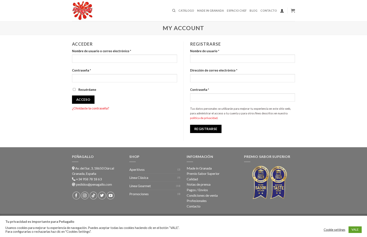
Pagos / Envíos (197, 190)
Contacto (268, 10)
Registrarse (205, 129)
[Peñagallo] (93, 10)
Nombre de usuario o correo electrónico (101, 51)
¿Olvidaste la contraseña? (90, 108)
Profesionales (197, 201)
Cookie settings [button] (334, 229)
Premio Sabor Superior (203, 173)
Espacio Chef (237, 10)
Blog (253, 10)
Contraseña (81, 70)
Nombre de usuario (204, 51)
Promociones (139, 194)
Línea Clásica (138, 177)
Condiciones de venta (202, 195)
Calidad (192, 179)
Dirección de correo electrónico (213, 70)
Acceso (83, 99)
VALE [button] (355, 229)
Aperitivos (137, 169)
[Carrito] (293, 10)
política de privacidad (203, 118)
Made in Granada (210, 10)
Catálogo (186, 10)
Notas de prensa (198, 184)
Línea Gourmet (140, 186)
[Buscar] (173, 11)
